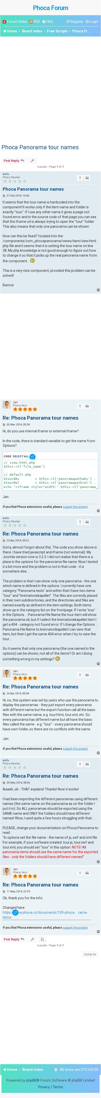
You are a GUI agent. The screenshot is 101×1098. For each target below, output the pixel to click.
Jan (15, 402)
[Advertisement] (50, 89)
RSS (37, 21)
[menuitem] (47, 22)
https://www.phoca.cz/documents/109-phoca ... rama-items (45, 915)
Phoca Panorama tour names (40, 147)
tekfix (6, 174)
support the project (75, 507)
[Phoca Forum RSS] (31, 22)
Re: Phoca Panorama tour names (40, 418)
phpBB (31, 1080)
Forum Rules (17, 21)
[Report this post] (80, 178)
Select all (21, 456)
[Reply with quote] (87, 178)
